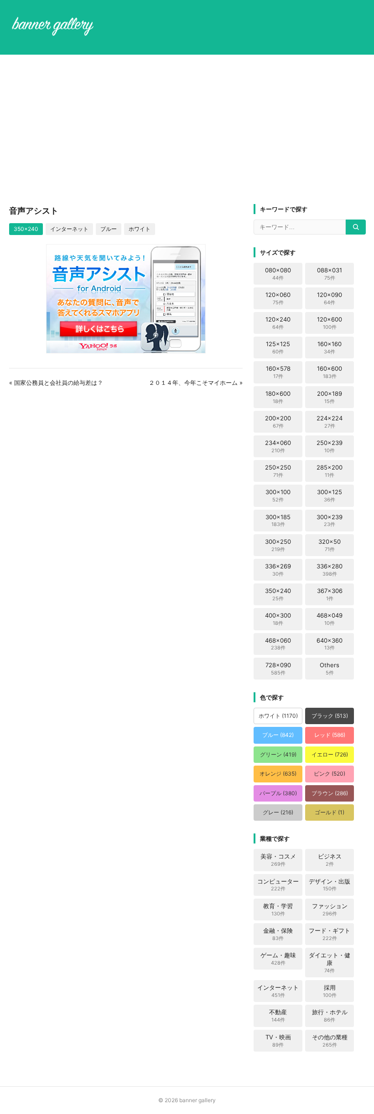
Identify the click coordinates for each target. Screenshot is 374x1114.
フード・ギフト (329, 934)
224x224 (330, 421)
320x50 (329, 545)
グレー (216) (278, 812)
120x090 (329, 298)
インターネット (69, 228)
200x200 (278, 421)
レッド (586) (329, 734)
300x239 (330, 520)
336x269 (278, 569)
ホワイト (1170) (278, 715)
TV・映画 (278, 1040)
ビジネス (330, 860)
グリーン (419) (278, 754)
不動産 (278, 1015)
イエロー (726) (330, 754)
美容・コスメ (278, 860)
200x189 (329, 397)
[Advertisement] (187, 129)
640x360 (330, 644)
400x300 (278, 619)
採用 (330, 991)
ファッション (330, 909)
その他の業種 (330, 1040)
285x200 (330, 471)
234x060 (278, 446)
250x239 (330, 446)
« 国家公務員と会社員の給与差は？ (56, 382)
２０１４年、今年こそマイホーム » (196, 382)
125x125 (278, 347)
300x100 (278, 495)
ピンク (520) (329, 773)
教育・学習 (278, 909)
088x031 (329, 273)
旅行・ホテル (330, 1015)
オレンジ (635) (278, 773)
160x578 (278, 372)
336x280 (330, 569)
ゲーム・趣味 (278, 958)
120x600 (329, 323)
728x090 (278, 668)
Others (329, 668)
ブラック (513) (330, 715)
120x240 (278, 323)
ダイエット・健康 (329, 962)
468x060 (278, 644)
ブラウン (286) (330, 793)
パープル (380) (278, 793)
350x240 (26, 228)
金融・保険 (278, 934)
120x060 (278, 298)
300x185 (278, 520)
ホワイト (140, 228)
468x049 (330, 619)
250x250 (278, 471)
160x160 (329, 347)
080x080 (278, 273)
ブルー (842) (278, 734)
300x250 (278, 545)
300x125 (329, 495)
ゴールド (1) (329, 812)
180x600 (278, 397)
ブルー (108, 228)
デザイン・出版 (329, 885)
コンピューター (278, 885)
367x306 (330, 594)
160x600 (329, 372)
